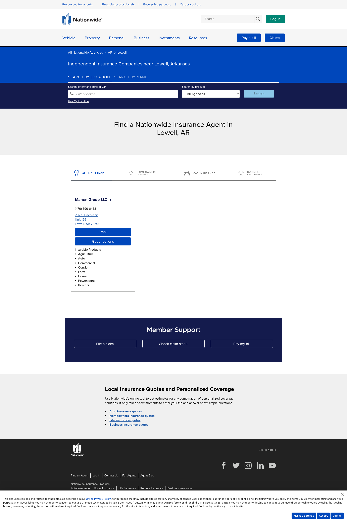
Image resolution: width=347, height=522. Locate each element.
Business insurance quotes (128, 425)
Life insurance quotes (124, 420)
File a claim (116, 345)
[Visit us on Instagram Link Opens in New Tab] (248, 468)
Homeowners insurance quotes (132, 416)
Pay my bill (253, 345)
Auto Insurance (80, 488)
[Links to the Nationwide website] (77, 455)
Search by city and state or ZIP (87, 87)
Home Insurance (104, 488)
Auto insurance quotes (125, 411)
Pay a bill (249, 38)
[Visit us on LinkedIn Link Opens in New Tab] (260, 468)
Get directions (103, 241)
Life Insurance (127, 488)
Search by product (193, 87)
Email (103, 232)
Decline (337, 515)
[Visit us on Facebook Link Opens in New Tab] (224, 468)
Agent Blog (147, 475)
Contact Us (111, 475)
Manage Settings (304, 515)
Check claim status (182, 345)
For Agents (129, 475)
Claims (274, 38)
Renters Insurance (151, 488)
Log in (275, 19)
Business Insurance (179, 488)
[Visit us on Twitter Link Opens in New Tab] (236, 468)
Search (258, 94)
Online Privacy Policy (98, 499)
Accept (323, 515)
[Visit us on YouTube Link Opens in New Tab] (272, 468)
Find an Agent (79, 475)
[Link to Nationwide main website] (82, 24)
